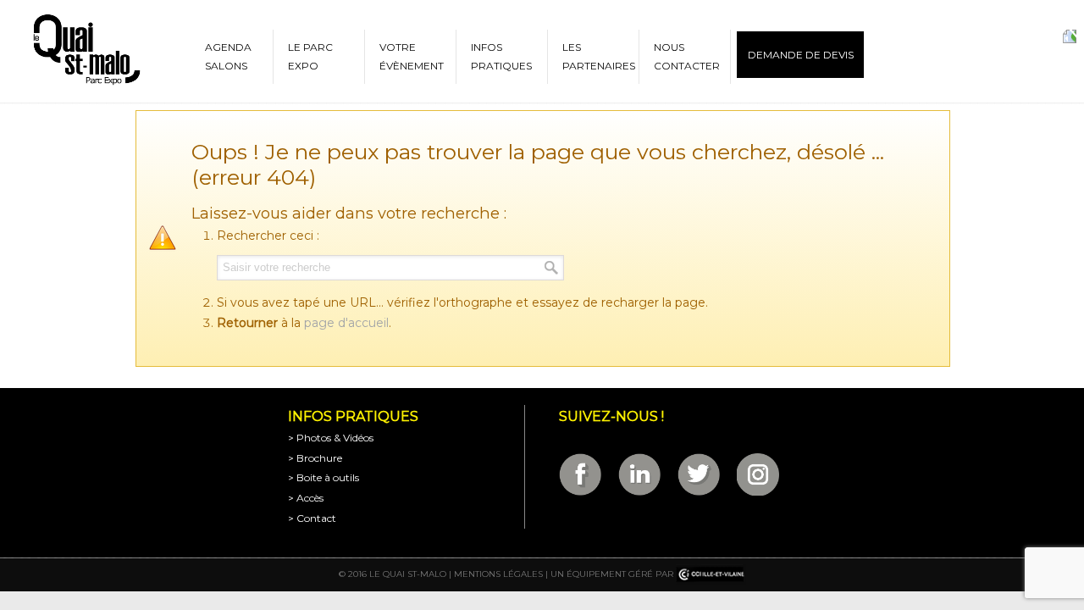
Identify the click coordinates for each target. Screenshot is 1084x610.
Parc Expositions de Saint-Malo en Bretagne (85, 50)
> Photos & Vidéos (330, 437)
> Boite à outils (323, 477)
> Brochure (315, 458)
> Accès (306, 497)
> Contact (312, 518)
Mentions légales (498, 574)
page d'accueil (346, 322)
